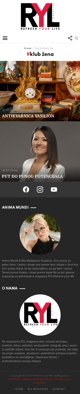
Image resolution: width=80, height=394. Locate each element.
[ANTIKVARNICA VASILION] (40, 91)
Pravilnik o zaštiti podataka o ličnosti (31, 379)
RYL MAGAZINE (38, 389)
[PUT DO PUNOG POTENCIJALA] (40, 151)
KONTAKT (58, 389)
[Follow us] (70, 38)
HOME (19, 389)
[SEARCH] (76, 38)
